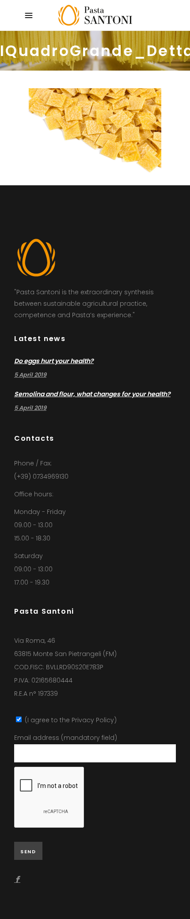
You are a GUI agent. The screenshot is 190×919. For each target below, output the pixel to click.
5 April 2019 (30, 375)
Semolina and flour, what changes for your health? (92, 394)
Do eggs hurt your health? (54, 360)
